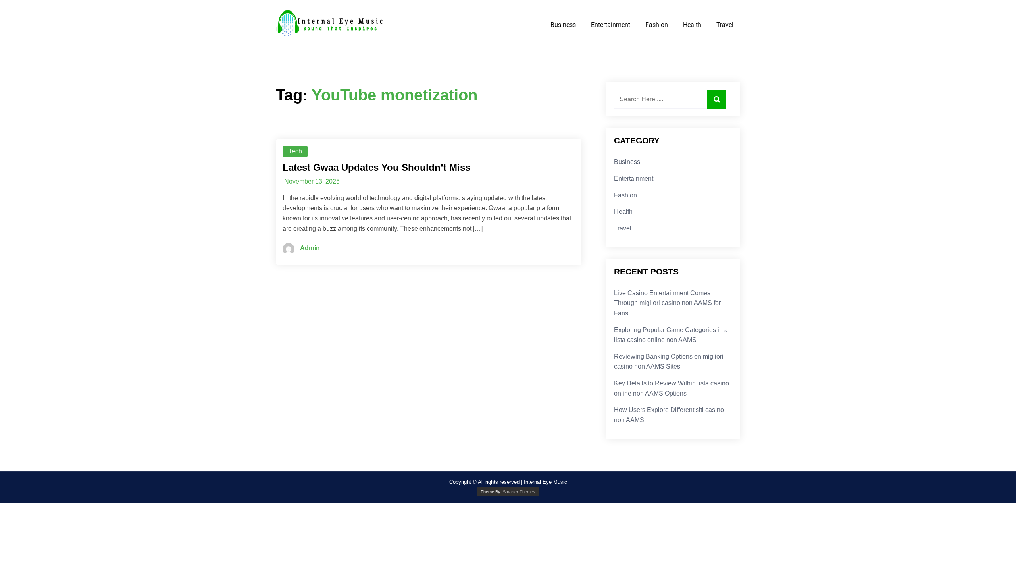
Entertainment (610, 25)
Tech (295, 151)
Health (692, 25)
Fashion (656, 25)
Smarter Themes (519, 491)
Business (563, 25)
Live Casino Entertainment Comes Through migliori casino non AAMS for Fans (667, 303)
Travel (724, 25)
